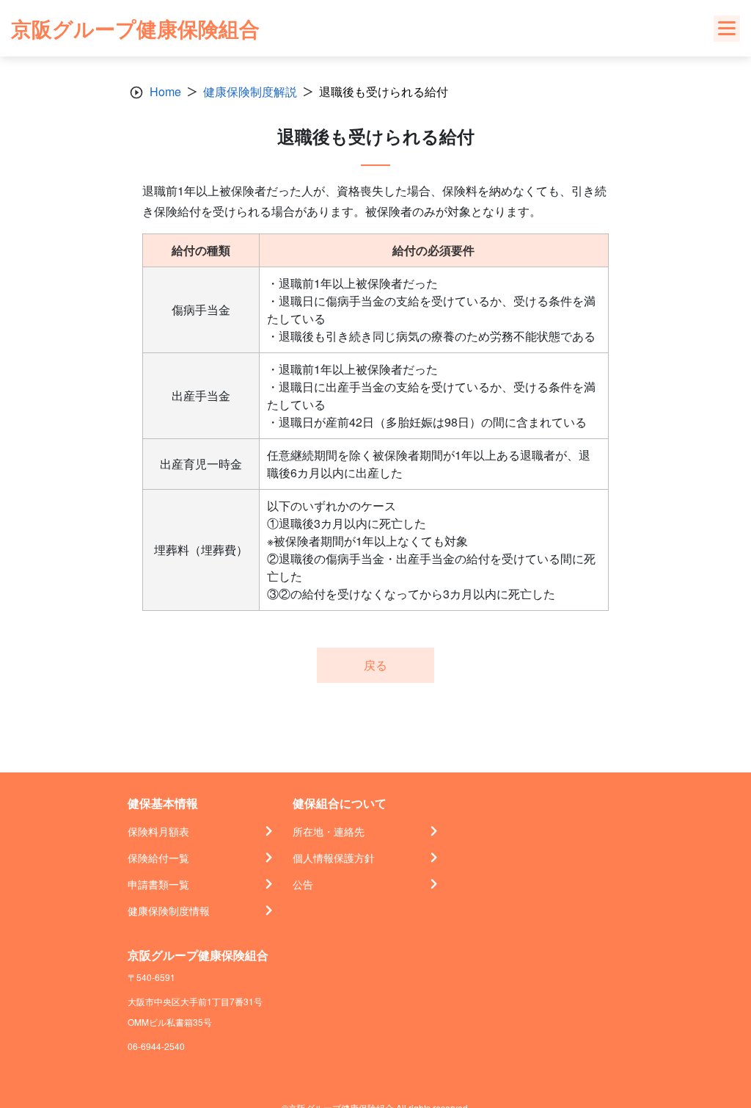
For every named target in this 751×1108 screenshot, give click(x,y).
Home (165, 91)
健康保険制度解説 (250, 91)
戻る (375, 664)
